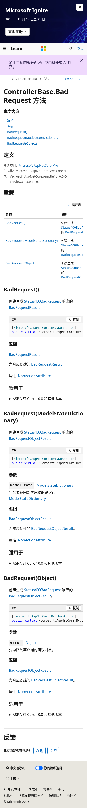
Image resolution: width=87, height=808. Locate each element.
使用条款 (55, 795)
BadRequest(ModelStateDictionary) (33, 137)
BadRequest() (17, 132)
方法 (46, 79)
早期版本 (31, 789)
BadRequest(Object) (22, 143)
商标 (70, 795)
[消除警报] (79, 7)
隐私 (7, 795)
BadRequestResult (24, 307)
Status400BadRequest (42, 301)
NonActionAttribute (34, 375)
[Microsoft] (43, 48)
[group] (43, 245)
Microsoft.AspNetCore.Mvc (38, 165)
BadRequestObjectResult (30, 438)
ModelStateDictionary (55, 485)
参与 (61, 789)
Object (31, 642)
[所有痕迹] (7, 79)
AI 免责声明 (12, 789)
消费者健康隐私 (29, 795)
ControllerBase (27, 79)
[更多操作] (79, 79)
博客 (46, 789)
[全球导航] (4, 48)
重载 (10, 126)
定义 (10, 120)
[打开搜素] (70, 48)
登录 (80, 48)
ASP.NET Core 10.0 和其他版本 (37, 398)
